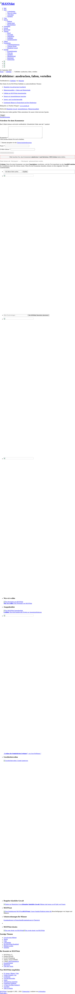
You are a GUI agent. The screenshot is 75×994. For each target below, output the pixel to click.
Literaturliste (7, 942)
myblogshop (41, 991)
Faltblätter (10, 38)
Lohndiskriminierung (13, 44)
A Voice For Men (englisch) (12, 985)
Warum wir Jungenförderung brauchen (15, 96)
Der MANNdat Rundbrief (11, 944)
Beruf (9, 33)
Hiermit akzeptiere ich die (17, 142)
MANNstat (7, 29)
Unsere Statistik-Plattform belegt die (37, 911)
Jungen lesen (11, 23)
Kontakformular (8, 963)
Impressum (10, 58)
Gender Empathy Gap (10, 975)
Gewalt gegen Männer (10, 937)
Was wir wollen (11, 13)
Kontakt (6, 49)
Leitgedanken (11, 11)
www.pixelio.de (24, 106)
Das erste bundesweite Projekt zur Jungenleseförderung (23, 612)
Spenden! (10, 16)
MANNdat (3, 991)
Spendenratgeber (12, 39)
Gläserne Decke (12, 46)
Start (5, 8)
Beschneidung (11, 25)
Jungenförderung (22, 109)
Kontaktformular (12, 51)
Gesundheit (7, 26)
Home (2, 71)
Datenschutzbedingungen (24, 142)
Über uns (10, 53)
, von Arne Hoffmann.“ (22, 753)
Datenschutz (10, 59)
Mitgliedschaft (11, 56)
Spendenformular (5, 117)
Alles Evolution (8, 988)
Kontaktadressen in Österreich (31, 920)
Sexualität (10, 34)
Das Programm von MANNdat (18, 603)
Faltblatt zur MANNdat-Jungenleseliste (15, 93)
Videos (6, 41)
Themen (6, 31)
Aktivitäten (10, 15)
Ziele (5, 10)
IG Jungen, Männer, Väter (11, 973)
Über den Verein (8, 966)
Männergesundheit (33, 109)
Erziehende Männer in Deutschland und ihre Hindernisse (20, 102)
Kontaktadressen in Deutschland (13, 920)
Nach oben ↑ (3, 993)
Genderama (7, 977)
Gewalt (6, 28)
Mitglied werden (8, 946)
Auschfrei (6, 986)
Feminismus (7, 43)
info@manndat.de (13, 961)
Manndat (21, 81)
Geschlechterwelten (9, 978)
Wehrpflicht (10, 36)
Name (2, 146)
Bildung (9, 21)
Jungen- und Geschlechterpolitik (13, 99)
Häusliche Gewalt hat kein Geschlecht (15, 87)
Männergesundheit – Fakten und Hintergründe (17, 90)
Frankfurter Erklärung (10, 983)
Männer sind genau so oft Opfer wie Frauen (44, 904)
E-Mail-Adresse (5, 149)
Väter (5, 18)
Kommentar (4, 137)
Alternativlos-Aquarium (10, 981)
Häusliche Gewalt (12, 48)
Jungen (6, 20)
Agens (5, 980)
